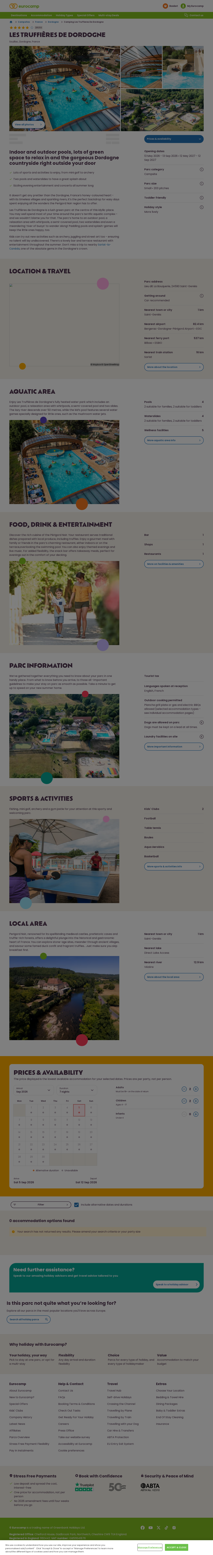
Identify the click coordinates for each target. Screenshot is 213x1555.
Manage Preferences (150, 1547)
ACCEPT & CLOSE (176, 1547)
